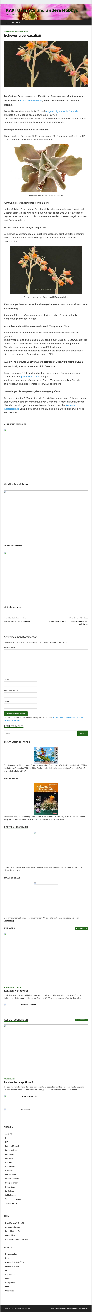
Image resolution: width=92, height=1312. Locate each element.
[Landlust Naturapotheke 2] (46, 1051)
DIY (7, 1142)
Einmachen (25, 1109)
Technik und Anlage (13, 1199)
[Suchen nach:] (46, 733)
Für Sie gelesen (9, 1079)
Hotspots (9, 1158)
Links (7, 1278)
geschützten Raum (30, 376)
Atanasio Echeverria (31, 100)
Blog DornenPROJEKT (14, 1223)
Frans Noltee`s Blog (13, 1231)
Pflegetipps (10, 1187)
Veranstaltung (11, 1203)
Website (8, 701)
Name (7, 679)
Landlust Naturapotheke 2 (18, 1082)
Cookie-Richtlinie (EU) (14, 1262)
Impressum (9, 1274)
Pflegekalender (11, 1183)
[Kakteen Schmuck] (11, 1005)
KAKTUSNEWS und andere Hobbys (42, 10)
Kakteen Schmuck (28, 1004)
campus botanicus (12, 1227)
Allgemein (9, 1134)
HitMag (85, 1308)
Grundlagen (10, 1154)
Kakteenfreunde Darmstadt (16, 1239)
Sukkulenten (23, 31)
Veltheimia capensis (13, 607)
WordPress (74, 1308)
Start (7, 1286)
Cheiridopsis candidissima (16, 484)
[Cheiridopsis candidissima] (46, 455)
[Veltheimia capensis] (46, 578)
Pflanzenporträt (10, 31)
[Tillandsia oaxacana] (46, 517)
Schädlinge (9, 1191)
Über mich (9, 1291)
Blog (7, 1258)
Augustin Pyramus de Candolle (62, 111)
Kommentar (10, 647)
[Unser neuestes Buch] (11, 1096)
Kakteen (8, 1162)
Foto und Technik (12, 1146)
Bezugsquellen (11, 1254)
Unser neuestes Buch (30, 1096)
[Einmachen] (11, 1110)
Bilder (7, 1138)
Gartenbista (10, 1235)
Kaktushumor (9, 987)
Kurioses (19, 987)
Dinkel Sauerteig (12, 1266)
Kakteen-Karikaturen (16, 990)
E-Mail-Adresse (12, 690)
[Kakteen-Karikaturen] (46, 959)
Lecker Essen (10, 1174)
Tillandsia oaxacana (13, 545)
